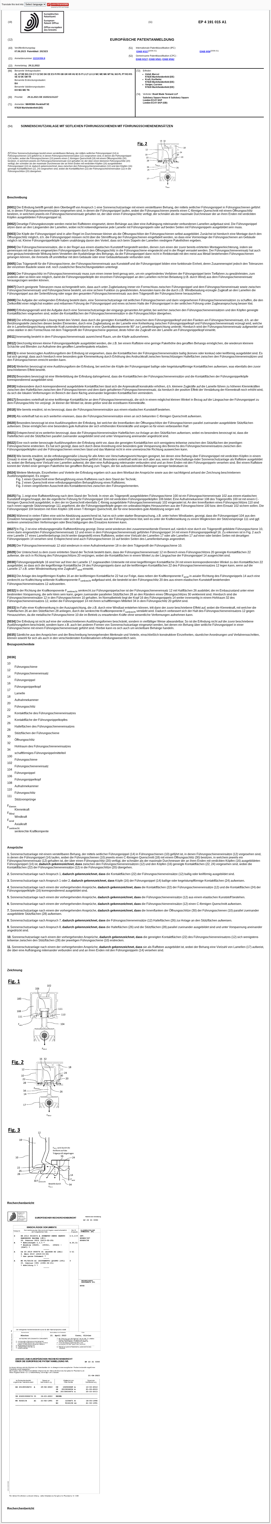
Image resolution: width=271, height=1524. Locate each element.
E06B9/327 (142, 51)
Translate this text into (12, 4)
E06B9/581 (155, 59)
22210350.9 (39, 58)
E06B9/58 (205, 51)
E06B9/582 (168, 59)
